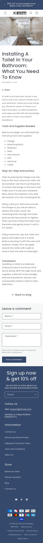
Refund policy (26, 527)
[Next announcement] (38, 4)
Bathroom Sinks (12, 471)
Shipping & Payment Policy (18, 443)
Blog (7, 483)
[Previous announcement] (4, 4)
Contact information (15, 531)
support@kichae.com (20, 409)
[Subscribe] (35, 395)
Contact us (10, 432)
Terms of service (30, 535)
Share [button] (7, 90)
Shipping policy (14, 535)
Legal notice (23, 539)
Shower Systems (13, 477)
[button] (5, 13)
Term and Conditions (15, 449)
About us (9, 455)
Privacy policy (32, 531)
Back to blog (23, 294)
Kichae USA (20, 524)
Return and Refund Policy (17, 437)
